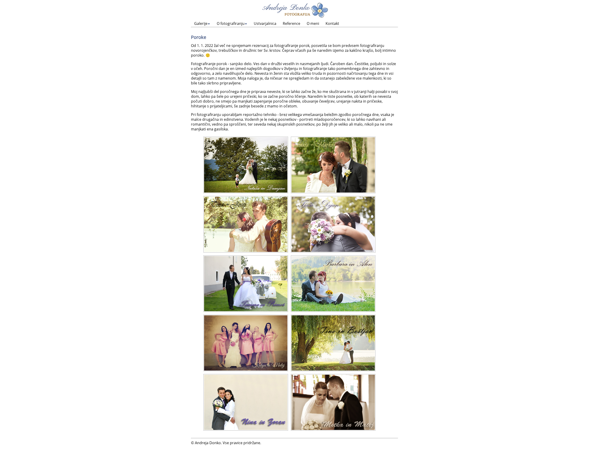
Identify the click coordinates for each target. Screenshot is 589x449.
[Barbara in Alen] (333, 283)
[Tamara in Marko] (333, 165)
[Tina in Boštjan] (333, 343)
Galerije (202, 23)
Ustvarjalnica (265, 23)
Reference (291, 23)
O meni (313, 23)
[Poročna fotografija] (245, 402)
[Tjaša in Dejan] (333, 224)
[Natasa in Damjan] (245, 165)
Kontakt (332, 23)
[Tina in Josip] (245, 224)
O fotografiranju (232, 23)
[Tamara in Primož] (245, 283)
